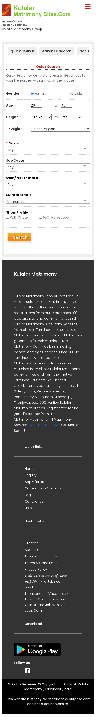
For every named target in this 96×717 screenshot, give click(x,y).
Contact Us (34, 501)
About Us (32, 549)
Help (28, 508)
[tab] (22, 50)
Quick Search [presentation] (22, 51)
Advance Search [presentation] (57, 51)
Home (30, 468)
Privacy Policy (36, 569)
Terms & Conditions (41, 562)
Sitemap (32, 543)
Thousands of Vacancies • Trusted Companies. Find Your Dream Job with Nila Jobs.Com (46, 602)
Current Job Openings (43, 488)
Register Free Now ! (44, 425)
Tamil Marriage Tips (41, 556)
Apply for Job (36, 481)
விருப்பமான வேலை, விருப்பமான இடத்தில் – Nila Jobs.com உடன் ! (46, 581)
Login (29, 494)
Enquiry (31, 475)
